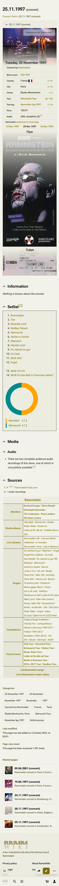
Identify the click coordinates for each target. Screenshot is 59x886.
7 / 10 (50, 104)
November (31, 700)
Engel (14, 362)
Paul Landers (48, 514)
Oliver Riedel (48, 505)
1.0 (10, 487)
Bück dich (16, 358)
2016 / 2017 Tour (32, 664)
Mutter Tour (48, 648)
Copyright (8, 869)
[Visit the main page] (5, 881)
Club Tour (29, 644)
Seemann (16, 341)
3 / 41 (50, 81)
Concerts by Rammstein (17, 707)
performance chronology (27, 122)
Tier (13, 319)
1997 (45, 700)
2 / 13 (50, 87)
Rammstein (24, 67)
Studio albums (13, 528)
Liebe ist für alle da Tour (36, 656)
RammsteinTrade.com (26, 487)
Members (16, 511)
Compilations (14, 629)
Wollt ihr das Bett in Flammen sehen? (32, 375)
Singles (17, 583)
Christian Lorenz (32, 518)
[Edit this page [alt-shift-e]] (46, 871)
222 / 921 (25, 74)
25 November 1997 (14, 694)
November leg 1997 (31, 104)
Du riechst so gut (20, 349)
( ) (24, 420)
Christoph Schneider (34, 510)
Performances (37, 720)
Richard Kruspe (32, 505)
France (6, 16)
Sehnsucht (17, 332)
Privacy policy (10, 863)
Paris (14, 16)
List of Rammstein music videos (32, 674)
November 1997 (13, 700)
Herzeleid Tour (42, 644)
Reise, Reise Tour (33, 652)
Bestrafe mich (19, 324)
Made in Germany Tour (35, 660)
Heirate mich (18, 345)
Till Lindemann (31, 514)
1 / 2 (51, 93)
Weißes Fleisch (19, 328)
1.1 (13, 487)
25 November (36, 694)
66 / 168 (49, 99)
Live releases (14, 542)
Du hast (15, 353)
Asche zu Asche (20, 336)
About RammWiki (41, 863)
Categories (8, 688)
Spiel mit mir (18, 370)
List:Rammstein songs (32, 670)
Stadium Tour (50, 664)
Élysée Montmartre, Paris (17, 713)
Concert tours (13, 654)
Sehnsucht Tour (29, 98)
